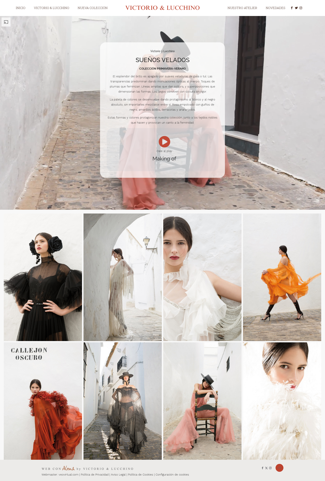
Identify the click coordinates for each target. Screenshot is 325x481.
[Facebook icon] (262, 468)
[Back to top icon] (279, 468)
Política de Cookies (141, 474)
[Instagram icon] (270, 468)
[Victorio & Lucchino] (163, 7)
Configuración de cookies (172, 474)
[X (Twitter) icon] (266, 468)
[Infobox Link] (164, 150)
